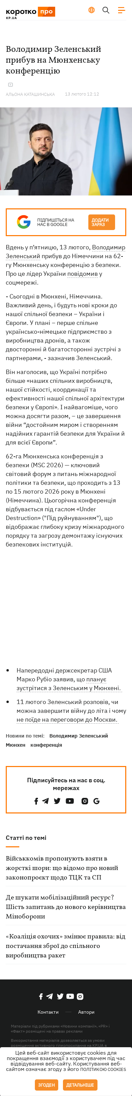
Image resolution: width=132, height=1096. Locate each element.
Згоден (46, 1085)
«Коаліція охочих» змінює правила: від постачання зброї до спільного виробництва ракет (65, 946)
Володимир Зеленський (78, 735)
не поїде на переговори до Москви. (68, 719)
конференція (46, 745)
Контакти (48, 1012)
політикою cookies (103, 1069)
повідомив (82, 273)
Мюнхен (15, 745)
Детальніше (80, 1085)
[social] (36, 801)
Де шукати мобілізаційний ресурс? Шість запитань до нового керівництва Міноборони (66, 907)
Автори (86, 1012)
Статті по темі (26, 838)
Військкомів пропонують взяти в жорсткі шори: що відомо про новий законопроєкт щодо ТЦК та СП (62, 868)
